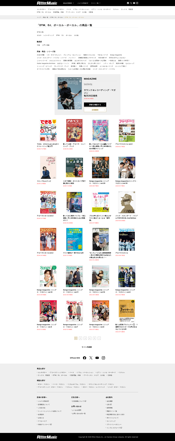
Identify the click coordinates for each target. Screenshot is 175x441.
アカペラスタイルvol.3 (45, 216)
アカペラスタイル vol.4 (123, 144)
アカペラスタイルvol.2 (45, 253)
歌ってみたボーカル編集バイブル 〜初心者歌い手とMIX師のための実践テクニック (100, 146)
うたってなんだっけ (44, 181)
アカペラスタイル (121, 253)
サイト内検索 (87, 347)
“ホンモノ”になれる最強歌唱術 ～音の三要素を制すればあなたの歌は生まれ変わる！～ (100, 255)
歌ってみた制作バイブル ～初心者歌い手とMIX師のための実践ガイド (74, 218)
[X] (131, 3)
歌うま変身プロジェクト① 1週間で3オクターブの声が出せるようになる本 (126, 327)
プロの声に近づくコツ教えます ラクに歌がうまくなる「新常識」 (101, 218)
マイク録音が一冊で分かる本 (73, 253)
